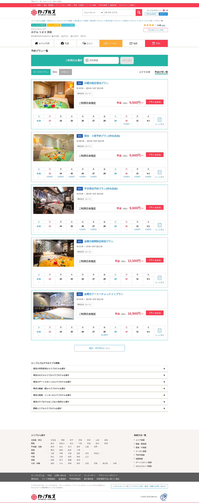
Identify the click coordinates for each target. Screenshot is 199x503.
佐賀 (87, 463)
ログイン (163, 14)
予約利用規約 (75, 479)
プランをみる (155, 102)
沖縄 (115, 463)
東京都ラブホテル (96, 21)
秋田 (89, 440)
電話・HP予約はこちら (99, 348)
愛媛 (69, 460)
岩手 (71, 440)
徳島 (52, 460)
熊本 (78, 463)
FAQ (49, 475)
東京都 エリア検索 (81, 21)
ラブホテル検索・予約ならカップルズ (47, 21)
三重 (78, 450)
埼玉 (71, 443)
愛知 (52, 450)
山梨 (87, 447)
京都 (69, 453)
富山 (61, 447)
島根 (78, 457)
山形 (97, 440)
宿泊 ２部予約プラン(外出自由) (102, 135)
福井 (78, 447)
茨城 (89, 443)
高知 (78, 460)
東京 (52, 443)
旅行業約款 (88, 479)
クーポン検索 (91, 5)
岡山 (52, 457)
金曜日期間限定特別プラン (98, 241)
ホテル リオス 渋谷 (145, 21)
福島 (106, 440)
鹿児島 (105, 463)
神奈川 (62, 443)
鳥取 (69, 457)
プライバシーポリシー (108, 475)
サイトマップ (75, 475)
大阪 (52, 453)
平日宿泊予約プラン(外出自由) (101, 188)
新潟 (52, 447)
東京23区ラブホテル (113, 21)
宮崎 (95, 463)
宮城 (80, 440)
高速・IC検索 (78, 5)
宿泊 (55, 72)
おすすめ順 (144, 72)
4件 (163, 25)
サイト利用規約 (48, 479)
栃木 (97, 443)
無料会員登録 (151, 14)
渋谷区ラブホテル (129, 21)
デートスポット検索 (63, 5)
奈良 (87, 453)
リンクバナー (89, 475)
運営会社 (35, 479)
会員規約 (62, 479)
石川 (69, 447)
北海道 (53, 440)
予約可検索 (103, 5)
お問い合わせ (60, 475)
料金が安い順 (161, 72)
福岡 (52, 463)
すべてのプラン (40, 72)
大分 (61, 463)
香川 (61, 460)
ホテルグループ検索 (126, 5)
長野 (95, 447)
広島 (61, 457)
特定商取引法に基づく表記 (108, 479)
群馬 (106, 443)
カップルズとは (37, 475)
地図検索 (113, 5)
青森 (63, 440)
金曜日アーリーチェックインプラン (103, 294)
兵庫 (61, 453)
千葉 (80, 443)
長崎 (69, 463)
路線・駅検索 (48, 5)
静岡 (61, 450)
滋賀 (78, 453)
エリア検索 (37, 5)
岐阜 (69, 450)
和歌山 (96, 453)
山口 (87, 457)
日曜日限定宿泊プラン (96, 83)
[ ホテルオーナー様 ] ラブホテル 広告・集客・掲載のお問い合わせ (139, 486)
